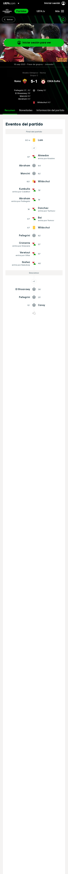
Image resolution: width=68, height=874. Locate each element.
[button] (59, 11)
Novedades (26, 110)
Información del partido (50, 110)
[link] (21, 11)
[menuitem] (23, 11)
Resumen (10, 110)
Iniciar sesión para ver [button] (36, 42)
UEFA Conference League (7, 11)
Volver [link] (10, 19)
